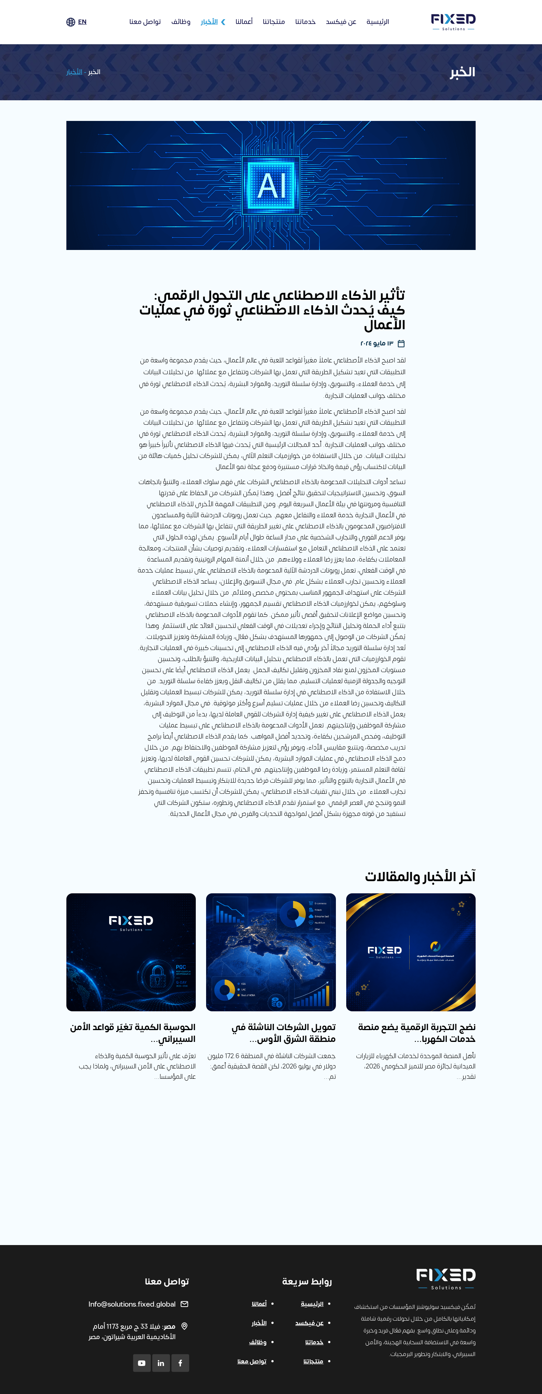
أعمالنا (244, 22)
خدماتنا (305, 22)
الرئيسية (377, 22)
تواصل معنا (145, 22)
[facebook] (180, 1363)
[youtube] (142, 1363)
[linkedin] (161, 1363)
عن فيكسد (341, 22)
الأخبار (209, 22)
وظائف (181, 22)
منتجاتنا (274, 22)
